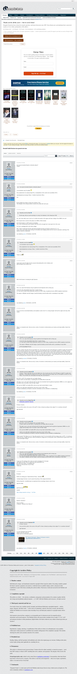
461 (28, 553)
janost (8, 215)
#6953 (71, 334)
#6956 (71, 418)
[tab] (5, 153)
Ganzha (9, 504)
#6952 (71, 308)
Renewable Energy (21, 140)
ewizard (9, 314)
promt (8, 454)
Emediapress (30, 15)
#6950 (71, 260)
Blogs (10, 15)
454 (25, 553)
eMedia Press (39, 19)
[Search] (73, 9)
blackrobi (8, 403)
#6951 (71, 285)
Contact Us (50, 558)
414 (21, 553)
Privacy (56, 558)
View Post (31, 212)
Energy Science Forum (52, 15)
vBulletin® (68, 562)
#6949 (71, 239)
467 (51, 553)
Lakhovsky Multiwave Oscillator (49, 17)
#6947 (71, 184)
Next (72, 553)
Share (9, 176)
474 (55, 553)
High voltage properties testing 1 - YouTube (26, 492)
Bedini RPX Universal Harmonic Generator (32, 17)
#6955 (71, 397)
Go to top (71, 558)
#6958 (71, 471)
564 (63, 553)
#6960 (71, 519)
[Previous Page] (66, 156)
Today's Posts (6, 17)
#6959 (71, 498)
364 (17, 553)
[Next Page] (67, 156)
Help (45, 558)
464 (40, 553)
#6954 (71, 368)
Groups (22, 15)
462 (32, 553)
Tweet (9, 178)
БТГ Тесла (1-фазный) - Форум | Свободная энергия (37, 537)
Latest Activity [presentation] (11, 153)
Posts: (7, 174)
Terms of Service (64, 558)
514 (59, 553)
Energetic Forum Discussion (11, 140)
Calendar (19, 17)
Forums (5, 15)
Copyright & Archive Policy (40, 565)
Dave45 (9, 266)
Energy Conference (40, 15)
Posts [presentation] (5, 153)
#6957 (71, 449)
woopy (8, 477)
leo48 (8, 189)
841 (67, 553)
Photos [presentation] (19, 153)
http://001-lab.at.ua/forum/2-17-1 (33, 538)
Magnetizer (63, 15)
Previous (9, 553)
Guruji (8, 168)
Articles (16, 15)
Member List (13, 17)
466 (48, 553)
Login (72, 1)
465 (44, 553)
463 (36, 553)
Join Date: (6, 173)
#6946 (71, 162)
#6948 (71, 209)
